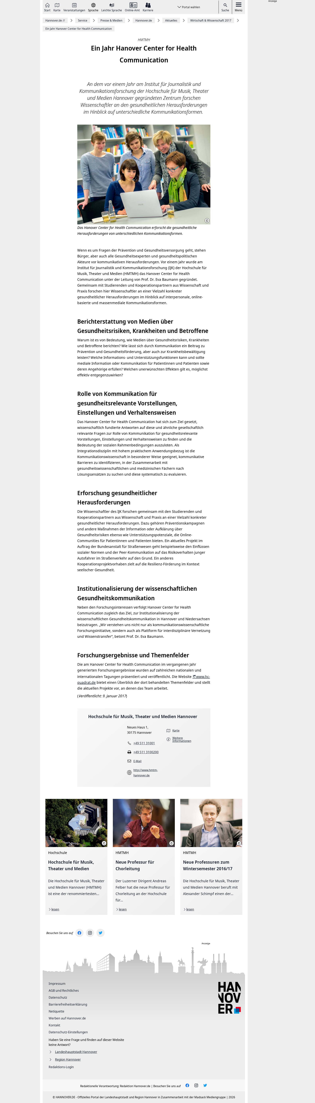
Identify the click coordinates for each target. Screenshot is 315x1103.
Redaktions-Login (61, 1067)
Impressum (57, 983)
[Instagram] (90, 933)
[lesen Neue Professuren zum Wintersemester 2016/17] (211, 857)
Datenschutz (58, 997)
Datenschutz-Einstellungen (68, 1032)
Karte (57, 10)
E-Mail (137, 761)
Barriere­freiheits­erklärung (68, 1004)
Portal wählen (191, 7)
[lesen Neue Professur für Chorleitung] (144, 857)
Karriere (148, 10)
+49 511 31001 (144, 743)
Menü (238, 10)
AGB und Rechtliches (64, 990)
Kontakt (54, 1025)
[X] (100, 933)
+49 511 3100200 (146, 752)
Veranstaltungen (74, 10)
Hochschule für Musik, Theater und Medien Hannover (142, 716)
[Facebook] (79, 933)
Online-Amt (132, 10)
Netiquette (56, 1011)
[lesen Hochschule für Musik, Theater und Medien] (76, 857)
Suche (225, 10)
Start (47, 10)
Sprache (93, 10)
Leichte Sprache (111, 10)
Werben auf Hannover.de (67, 1018)
